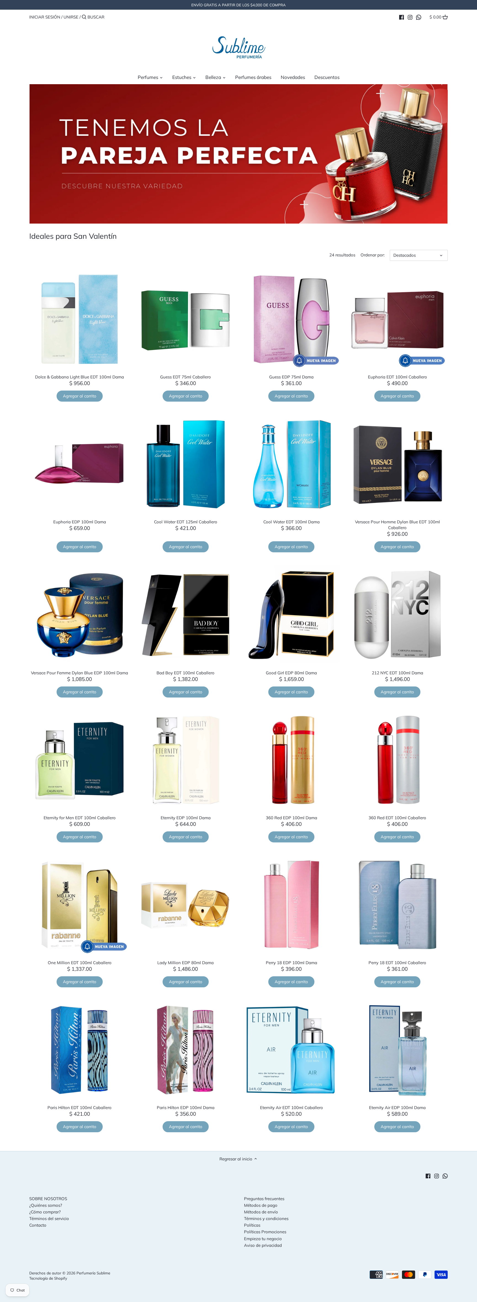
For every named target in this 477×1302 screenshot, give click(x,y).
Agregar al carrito (79, 396)
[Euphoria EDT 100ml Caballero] (397, 319)
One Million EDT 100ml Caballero (80, 962)
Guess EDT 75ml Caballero (185, 377)
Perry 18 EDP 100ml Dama (291, 962)
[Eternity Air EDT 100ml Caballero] (291, 1050)
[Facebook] (401, 17)
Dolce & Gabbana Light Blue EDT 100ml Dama (79, 377)
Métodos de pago (260, 1205)
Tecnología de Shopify (48, 1278)
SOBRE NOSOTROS (48, 1198)
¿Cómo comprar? (45, 1212)
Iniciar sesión (44, 17)
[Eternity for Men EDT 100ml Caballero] (79, 760)
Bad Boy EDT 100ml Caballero (185, 672)
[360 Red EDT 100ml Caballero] (397, 760)
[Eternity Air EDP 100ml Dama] (397, 1050)
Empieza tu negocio (263, 1238)
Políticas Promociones (265, 1231)
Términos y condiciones (266, 1218)
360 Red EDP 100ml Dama (291, 817)
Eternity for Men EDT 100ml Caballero (80, 817)
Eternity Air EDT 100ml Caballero (291, 1107)
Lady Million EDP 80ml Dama (185, 962)
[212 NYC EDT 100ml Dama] (397, 615)
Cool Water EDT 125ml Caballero (185, 521)
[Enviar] (84, 17)
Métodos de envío (261, 1212)
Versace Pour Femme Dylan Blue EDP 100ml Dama (79, 672)
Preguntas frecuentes (264, 1198)
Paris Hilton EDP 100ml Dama (185, 1107)
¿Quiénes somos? (45, 1205)
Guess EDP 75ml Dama (291, 377)
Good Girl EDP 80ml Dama (291, 672)
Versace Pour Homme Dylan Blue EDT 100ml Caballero (397, 524)
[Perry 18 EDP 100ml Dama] (291, 905)
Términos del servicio (49, 1218)
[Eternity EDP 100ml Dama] (185, 760)
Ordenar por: (373, 255)
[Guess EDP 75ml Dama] (291, 319)
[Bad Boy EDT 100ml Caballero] (185, 615)
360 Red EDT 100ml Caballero (397, 817)
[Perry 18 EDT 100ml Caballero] (397, 905)
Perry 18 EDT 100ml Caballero (397, 962)
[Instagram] (410, 17)
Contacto (37, 1225)
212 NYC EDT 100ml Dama (397, 672)
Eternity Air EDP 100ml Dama (397, 1107)
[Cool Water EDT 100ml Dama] (291, 464)
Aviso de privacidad (263, 1245)
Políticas (252, 1225)
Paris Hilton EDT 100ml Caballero (79, 1107)
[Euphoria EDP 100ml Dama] (79, 464)
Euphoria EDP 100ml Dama (79, 521)
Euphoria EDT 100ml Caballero (397, 377)
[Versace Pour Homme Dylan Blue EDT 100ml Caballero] (397, 464)
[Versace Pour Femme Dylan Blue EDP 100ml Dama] (79, 615)
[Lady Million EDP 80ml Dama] (185, 905)
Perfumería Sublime (93, 1273)
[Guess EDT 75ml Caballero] (185, 319)
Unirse (70, 17)
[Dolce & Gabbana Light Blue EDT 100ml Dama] (79, 319)
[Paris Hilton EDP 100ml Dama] (185, 1050)
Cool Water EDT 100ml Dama (291, 521)
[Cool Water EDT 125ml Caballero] (185, 464)
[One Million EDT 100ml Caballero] (79, 905)
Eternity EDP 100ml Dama (186, 817)
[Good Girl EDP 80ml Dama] (291, 615)
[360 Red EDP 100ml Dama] (291, 760)
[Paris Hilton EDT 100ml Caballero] (79, 1050)
